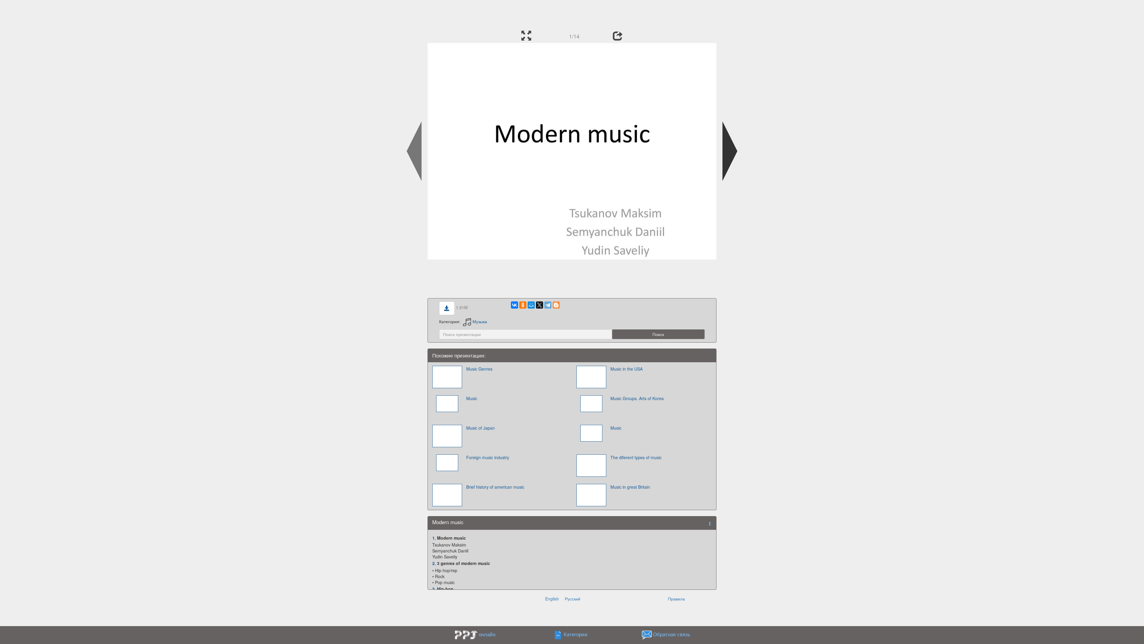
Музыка (479, 321)
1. (434, 538)
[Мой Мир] (531, 305)
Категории (575, 634)
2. (434, 563)
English (552, 599)
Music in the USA (626, 369)
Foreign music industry (487, 457)
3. (434, 589)
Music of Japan (480, 428)
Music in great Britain (630, 487)
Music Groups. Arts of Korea (637, 398)
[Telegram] (547, 305)
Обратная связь (671, 634)
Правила (676, 599)
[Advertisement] (572, 13)
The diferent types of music (636, 457)
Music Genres (479, 369)
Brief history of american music (495, 487)
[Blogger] (556, 305)
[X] (539, 305)
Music (471, 398)
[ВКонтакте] (514, 305)
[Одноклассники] (522, 305)
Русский (572, 599)
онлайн (487, 634)
